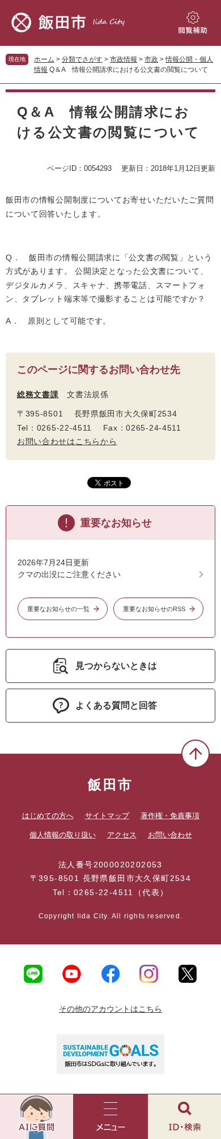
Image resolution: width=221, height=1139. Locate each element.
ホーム (44, 59)
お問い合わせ (170, 835)
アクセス (122, 835)
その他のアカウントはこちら (110, 1008)
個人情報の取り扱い (62, 835)
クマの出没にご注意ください (69, 574)
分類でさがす (82, 59)
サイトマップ (107, 815)
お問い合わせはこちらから (67, 441)
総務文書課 (38, 394)
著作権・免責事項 (170, 815)
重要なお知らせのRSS (154, 608)
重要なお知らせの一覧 (58, 608)
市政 (151, 59)
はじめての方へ (48, 815)
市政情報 (123, 59)
